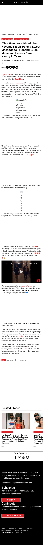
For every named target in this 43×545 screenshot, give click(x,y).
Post (25, 349)
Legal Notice (29, 528)
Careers (20, 528)
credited (21, 336)
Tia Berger (7, 60)
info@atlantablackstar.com (21, 483)
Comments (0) (7, 446)
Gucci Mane (19, 79)
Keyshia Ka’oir (7, 74)
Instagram (18, 83)
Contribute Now (13, 516)
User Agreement (6, 532)
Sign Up (11, 500)
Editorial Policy (19, 532)
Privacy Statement (20, 530)
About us (11, 528)
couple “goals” (27, 286)
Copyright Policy (6, 530)
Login (3, 528)
